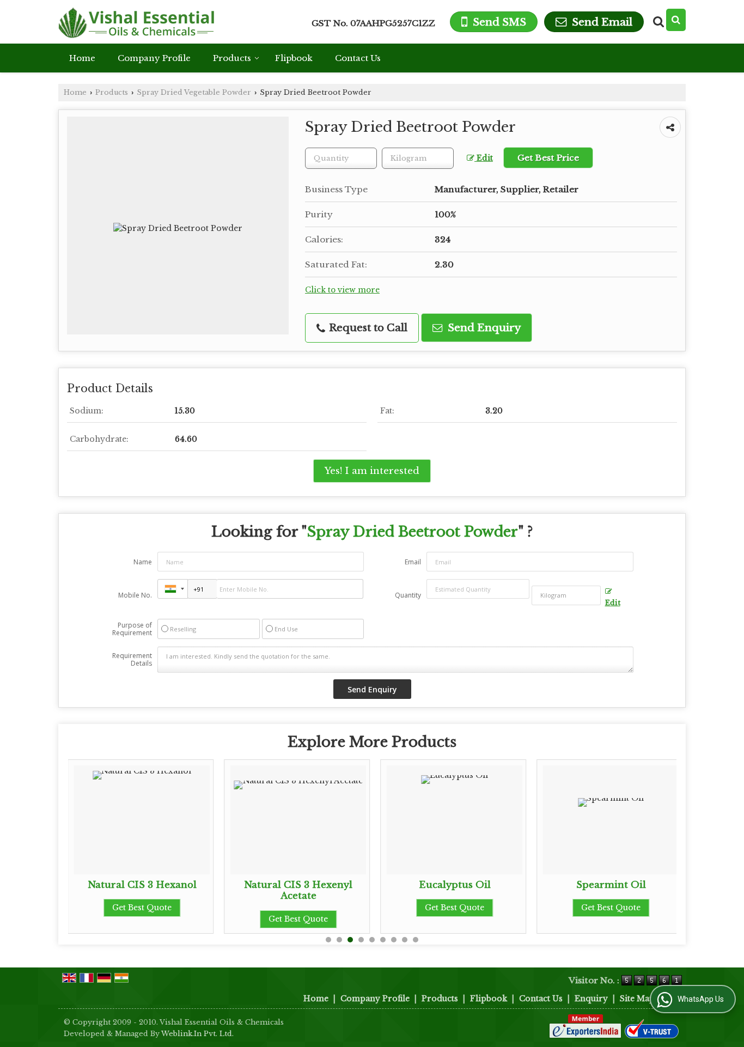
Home (82, 58)
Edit (483, 158)
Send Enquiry (483, 327)
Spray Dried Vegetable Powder (194, 92)
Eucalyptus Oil (455, 885)
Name (142, 562)
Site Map (637, 998)
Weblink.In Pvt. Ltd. (197, 1034)
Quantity (408, 595)
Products (232, 58)
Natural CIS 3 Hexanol (142, 885)
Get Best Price (548, 158)
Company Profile (154, 58)
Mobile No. (135, 595)
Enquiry (591, 998)
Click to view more (342, 290)
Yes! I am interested (372, 471)
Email (413, 562)
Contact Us (358, 58)
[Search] (676, 20)
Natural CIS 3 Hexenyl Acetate (298, 890)
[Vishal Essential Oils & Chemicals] (136, 21)
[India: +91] (172, 589)
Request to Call (366, 327)
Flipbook (294, 58)
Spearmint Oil (611, 885)
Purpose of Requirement (132, 629)
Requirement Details (132, 659)
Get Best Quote (142, 907)
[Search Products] (657, 22)
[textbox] (418, 158)
